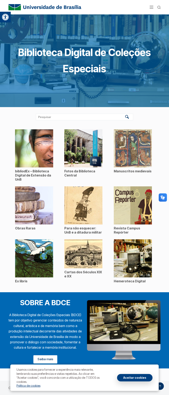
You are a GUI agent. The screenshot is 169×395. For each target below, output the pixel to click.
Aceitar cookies (134, 377)
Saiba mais (45, 359)
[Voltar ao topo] (160, 386)
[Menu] (151, 7)
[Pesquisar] (159, 7)
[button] (5, 17)
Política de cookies (28, 385)
